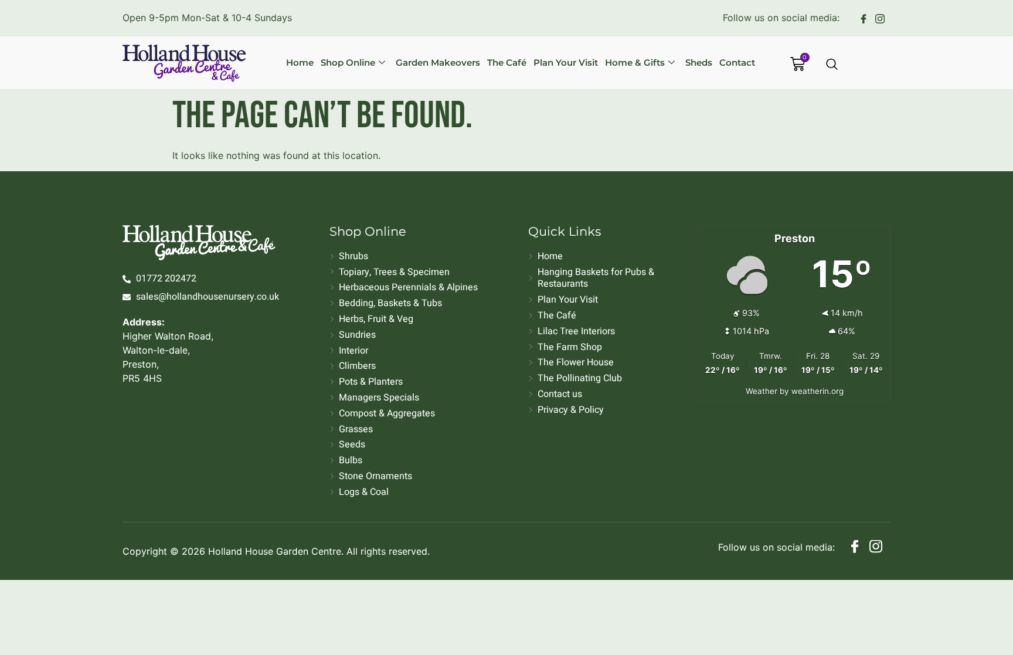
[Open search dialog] (832, 65)
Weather (761, 391)
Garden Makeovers (438, 62)
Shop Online (348, 62)
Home (300, 62)
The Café (506, 62)
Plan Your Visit (565, 62)
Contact (737, 62)
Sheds (698, 62)
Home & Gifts (635, 62)
